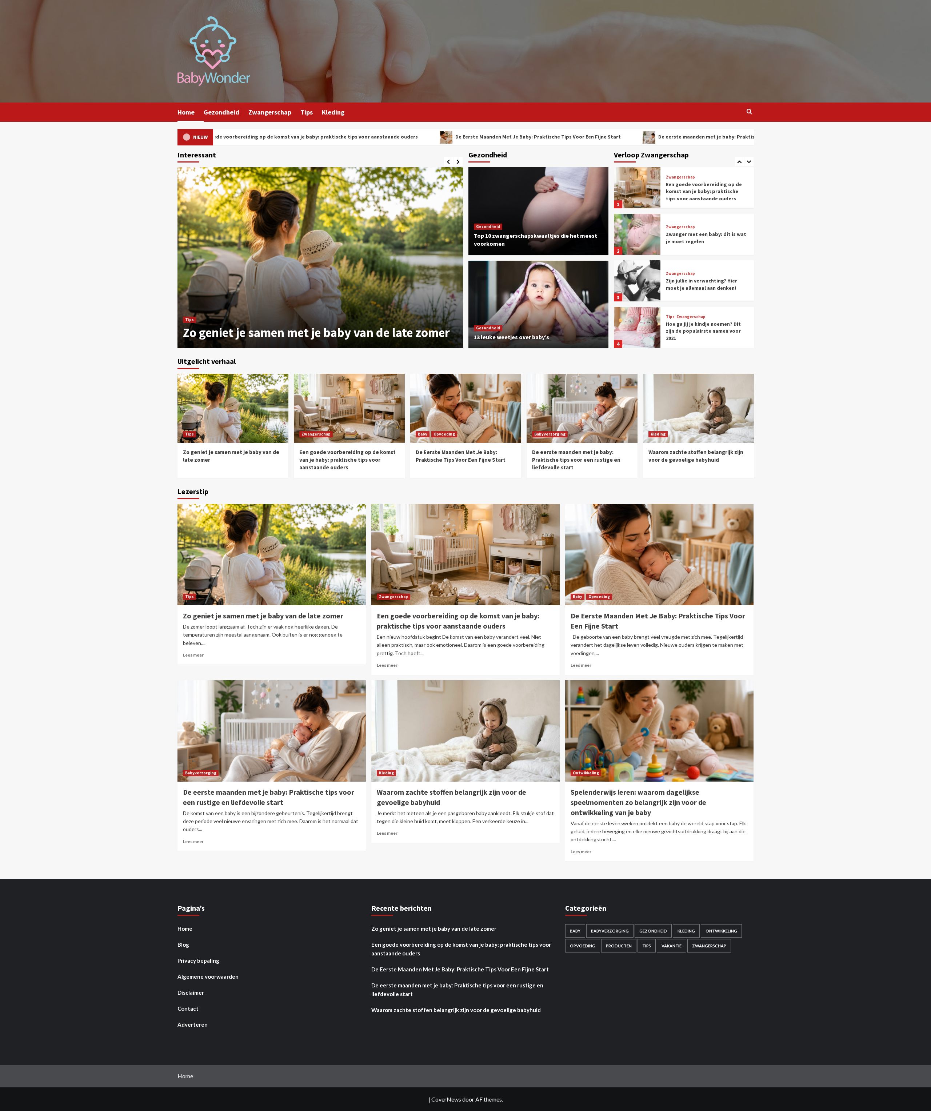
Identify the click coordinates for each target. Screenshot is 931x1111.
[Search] (749, 111)
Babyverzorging (550, 434)
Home (186, 112)
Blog (183, 944)
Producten (619, 945)
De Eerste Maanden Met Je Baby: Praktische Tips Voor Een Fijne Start (424, 136)
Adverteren (192, 1024)
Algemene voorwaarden (208, 976)
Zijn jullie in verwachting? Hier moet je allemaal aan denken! (701, 238)
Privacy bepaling (198, 960)
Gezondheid (221, 112)
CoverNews (446, 1099)
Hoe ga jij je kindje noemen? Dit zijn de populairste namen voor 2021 (703, 284)
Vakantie (672, 945)
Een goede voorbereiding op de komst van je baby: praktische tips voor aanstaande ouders (430, 324)
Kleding (333, 112)
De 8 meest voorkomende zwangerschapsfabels (696, 331)
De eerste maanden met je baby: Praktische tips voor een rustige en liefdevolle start (647, 136)
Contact (188, 1008)
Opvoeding (444, 434)
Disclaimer (190, 992)
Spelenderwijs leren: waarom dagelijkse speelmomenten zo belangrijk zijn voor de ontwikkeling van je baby (638, 802)
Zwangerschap (269, 112)
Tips (306, 112)
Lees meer (193, 655)
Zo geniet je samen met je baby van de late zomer (263, 615)
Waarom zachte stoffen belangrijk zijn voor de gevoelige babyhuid (456, 1010)
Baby (422, 434)
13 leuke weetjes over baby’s (511, 337)
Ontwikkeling (586, 772)
